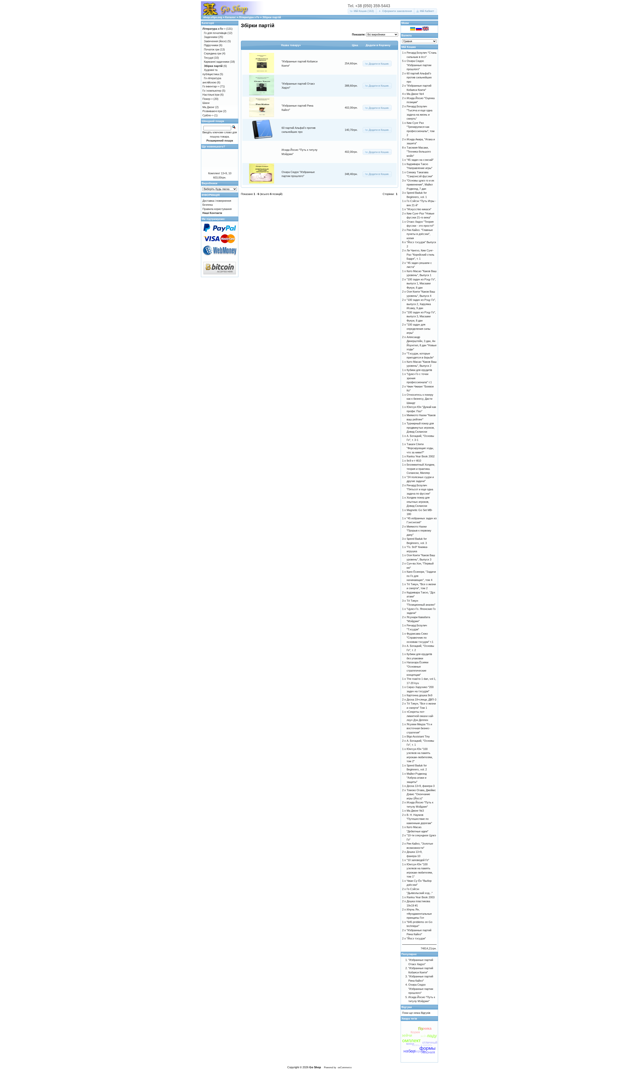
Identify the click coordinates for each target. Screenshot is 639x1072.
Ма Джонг (208, 107)
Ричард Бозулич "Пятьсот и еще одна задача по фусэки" (420, 489)
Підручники (211, 45)
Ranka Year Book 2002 (421, 456)
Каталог (230, 17)
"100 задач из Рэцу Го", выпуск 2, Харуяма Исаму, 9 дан (421, 304)
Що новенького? (213, 146)
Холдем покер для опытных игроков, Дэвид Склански (418, 501)
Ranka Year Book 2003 (421, 897)
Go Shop (315, 1067)
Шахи (205, 102)
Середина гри (212, 53)
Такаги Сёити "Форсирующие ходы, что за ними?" (420, 448)
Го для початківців (215, 32)
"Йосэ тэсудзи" (416, 938)
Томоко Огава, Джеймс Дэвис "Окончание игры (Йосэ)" (421, 794)
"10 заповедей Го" (418, 860)
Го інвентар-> (210, 86)
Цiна (355, 45)
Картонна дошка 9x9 (419, 695)
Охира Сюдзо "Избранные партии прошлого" (419, 65)
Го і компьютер (211, 90)
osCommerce (345, 1067)
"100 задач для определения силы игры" (418, 328)
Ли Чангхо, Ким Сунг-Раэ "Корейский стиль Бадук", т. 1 (420, 254)
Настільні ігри (210, 94)
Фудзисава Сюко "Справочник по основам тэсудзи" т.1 (420, 637)
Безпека (207, 204)
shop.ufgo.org (212, 17)
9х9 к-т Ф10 (414, 460)
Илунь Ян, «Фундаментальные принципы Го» (419, 913)
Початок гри (211, 49)
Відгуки (406, 1007)
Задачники (210, 36)
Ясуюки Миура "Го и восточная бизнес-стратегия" (419, 728)
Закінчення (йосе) (215, 41)
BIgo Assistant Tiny (418, 736)
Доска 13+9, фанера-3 (421, 785)
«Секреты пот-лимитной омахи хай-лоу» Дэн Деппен (420, 715)
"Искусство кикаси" (419, 209)
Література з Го (249, 17)
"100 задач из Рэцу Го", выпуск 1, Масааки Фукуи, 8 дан (421, 283)
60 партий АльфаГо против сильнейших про (419, 77)
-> (213, 28)
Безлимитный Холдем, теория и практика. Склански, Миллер (421, 468)
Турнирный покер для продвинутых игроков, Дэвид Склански (421, 427)
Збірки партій (271, 17)
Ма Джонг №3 (415, 810)
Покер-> (207, 98)
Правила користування (217, 208)
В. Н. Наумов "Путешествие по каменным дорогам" (419, 819)
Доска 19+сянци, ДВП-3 (421, 699)
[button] (362, 11)
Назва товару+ (291, 45)
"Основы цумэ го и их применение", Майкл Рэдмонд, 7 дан (420, 184)
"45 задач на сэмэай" (420, 159)
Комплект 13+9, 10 (219, 173)
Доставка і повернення (216, 200)
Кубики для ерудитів (419, 369)
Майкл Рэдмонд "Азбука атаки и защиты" (417, 777)
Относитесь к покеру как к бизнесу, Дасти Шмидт (420, 398)
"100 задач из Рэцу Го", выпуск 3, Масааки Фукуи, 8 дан (421, 316)
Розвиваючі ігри (212, 111)
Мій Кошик (408, 46)
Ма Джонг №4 (415, 93)
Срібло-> (207, 115)
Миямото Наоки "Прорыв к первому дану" (419, 530)
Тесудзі (208, 57)
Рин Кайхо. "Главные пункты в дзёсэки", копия (420, 234)
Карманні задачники (216, 61)
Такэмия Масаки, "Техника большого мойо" (419, 151)
